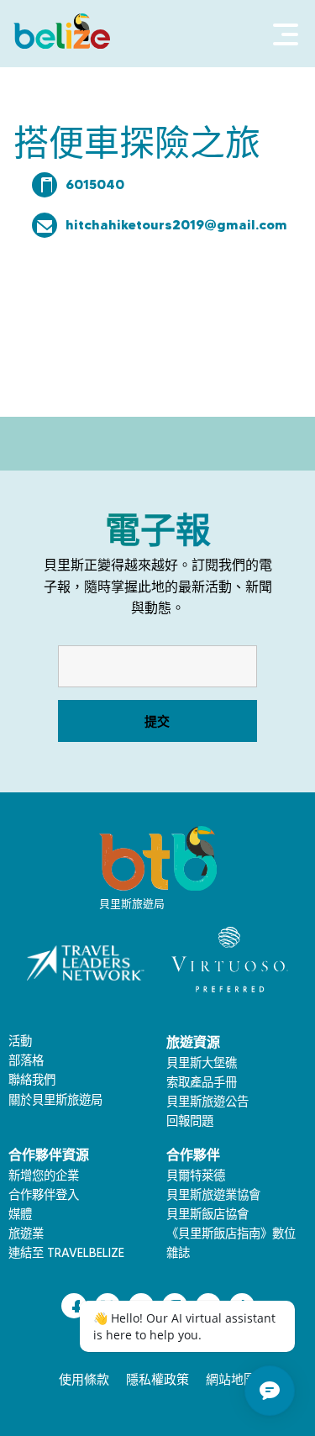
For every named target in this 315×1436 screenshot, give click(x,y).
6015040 (95, 184)
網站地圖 (231, 1379)
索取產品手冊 (201, 1082)
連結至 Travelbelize (66, 1252)
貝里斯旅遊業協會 (213, 1194)
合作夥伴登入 (43, 1194)
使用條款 (84, 1379)
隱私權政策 (157, 1379)
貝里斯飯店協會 (207, 1214)
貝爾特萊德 (195, 1175)
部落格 (26, 1060)
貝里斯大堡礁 (201, 1062)
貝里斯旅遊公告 (207, 1101)
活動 (20, 1041)
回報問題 (189, 1120)
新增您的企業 (43, 1175)
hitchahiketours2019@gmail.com (176, 224)
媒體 (20, 1214)
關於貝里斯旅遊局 (55, 1099)
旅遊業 (26, 1233)
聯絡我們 (31, 1079)
